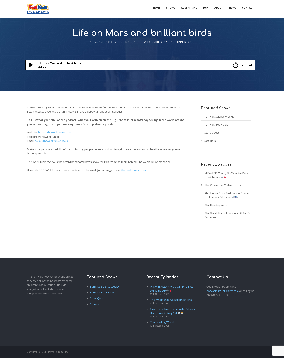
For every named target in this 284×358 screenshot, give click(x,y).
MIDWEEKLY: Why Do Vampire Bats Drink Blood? (226, 175)
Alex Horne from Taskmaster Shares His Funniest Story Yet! (226, 195)
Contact (248, 7)
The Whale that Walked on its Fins (225, 185)
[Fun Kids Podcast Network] (38, 9)
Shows (170, 7)
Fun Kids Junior (238, 295)
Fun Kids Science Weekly (219, 116)
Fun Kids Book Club (216, 124)
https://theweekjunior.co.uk (55, 132)
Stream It (210, 140)
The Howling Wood (216, 205)
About (218, 7)
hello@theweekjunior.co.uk (51, 141)
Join (206, 7)
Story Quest (211, 132)
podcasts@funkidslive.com (222, 291)
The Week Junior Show (153, 42)
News (232, 7)
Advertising (189, 7)
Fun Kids (125, 42)
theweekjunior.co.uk (133, 170)
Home (156, 7)
